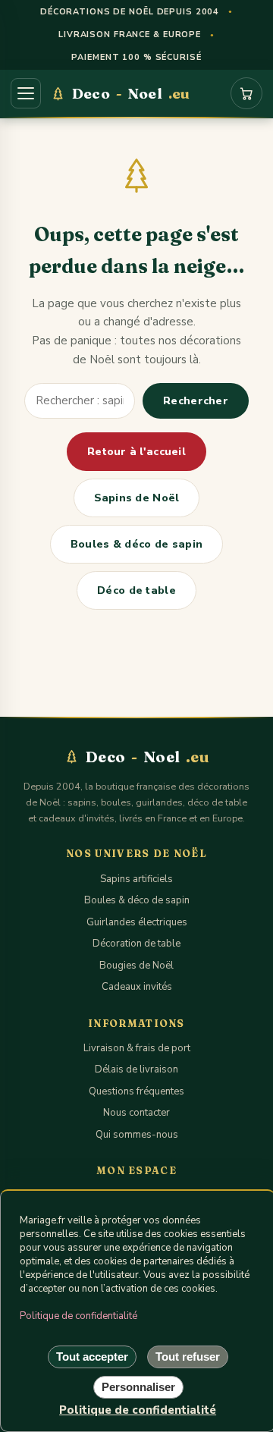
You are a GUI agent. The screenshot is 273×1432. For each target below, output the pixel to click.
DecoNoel (131, 93)
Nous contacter (136, 1113)
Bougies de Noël (136, 965)
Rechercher (195, 401)
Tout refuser (187, 1356)
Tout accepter (92, 1356)
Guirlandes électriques (136, 922)
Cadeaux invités (137, 987)
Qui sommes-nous (137, 1135)
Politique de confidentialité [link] (137, 1410)
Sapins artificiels (136, 879)
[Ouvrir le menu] (26, 93)
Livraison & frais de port (136, 1048)
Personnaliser (138, 1386)
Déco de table (136, 590)
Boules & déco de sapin (136, 544)
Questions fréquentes (136, 1091)
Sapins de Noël (137, 498)
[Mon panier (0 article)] (246, 93)
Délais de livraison (136, 1069)
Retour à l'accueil (136, 451)
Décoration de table (136, 943)
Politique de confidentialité (78, 1316)
